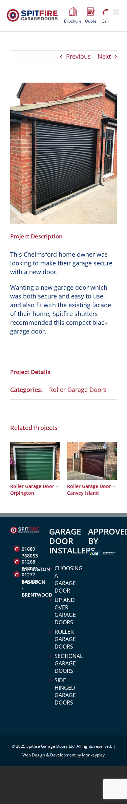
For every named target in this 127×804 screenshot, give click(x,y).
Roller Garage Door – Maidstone (44, 489)
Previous (78, 56)
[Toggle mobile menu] (116, 12)
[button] (15, 469)
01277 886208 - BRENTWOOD (30, 575)
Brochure (73, 12)
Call (105, 12)
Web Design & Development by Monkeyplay (63, 755)
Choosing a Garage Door (66, 579)
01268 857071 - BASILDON (30, 562)
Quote (91, 12)
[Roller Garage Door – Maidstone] (46, 446)
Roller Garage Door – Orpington (101, 489)
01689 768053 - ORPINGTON (30, 550)
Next (104, 56)
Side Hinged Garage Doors (65, 691)
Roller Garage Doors (78, 389)
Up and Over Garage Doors (65, 611)
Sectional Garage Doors (66, 663)
